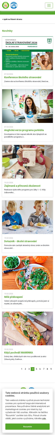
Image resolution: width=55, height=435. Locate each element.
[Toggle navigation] (49, 5)
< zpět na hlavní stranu (12, 19)
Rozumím (27, 426)
